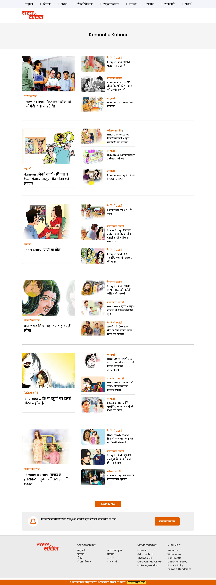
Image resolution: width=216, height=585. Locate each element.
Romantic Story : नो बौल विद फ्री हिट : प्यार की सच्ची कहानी (119, 86)
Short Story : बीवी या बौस (42, 250)
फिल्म (47, 4)
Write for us (174, 554)
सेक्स (64, 4)
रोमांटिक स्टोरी (115, 226)
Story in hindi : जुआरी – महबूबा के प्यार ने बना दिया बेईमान (120, 459)
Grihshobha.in (145, 554)
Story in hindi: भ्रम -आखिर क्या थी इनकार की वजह (120, 257)
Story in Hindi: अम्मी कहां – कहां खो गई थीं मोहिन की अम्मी (118, 289)
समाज (150, 4)
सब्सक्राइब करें (167, 521)
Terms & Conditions (179, 569)
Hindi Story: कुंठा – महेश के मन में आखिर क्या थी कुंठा (120, 310)
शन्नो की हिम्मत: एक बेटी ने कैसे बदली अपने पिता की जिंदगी (119, 330)
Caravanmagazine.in (149, 561)
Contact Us (174, 558)
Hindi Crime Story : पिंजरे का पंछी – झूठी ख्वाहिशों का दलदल (118, 138)
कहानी (29, 4)
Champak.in (144, 558)
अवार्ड (188, 4)
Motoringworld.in (147, 565)
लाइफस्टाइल (111, 4)
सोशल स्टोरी (30, 96)
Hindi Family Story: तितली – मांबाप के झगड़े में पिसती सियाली (120, 438)
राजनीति (169, 4)
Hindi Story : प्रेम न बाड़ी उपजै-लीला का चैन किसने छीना (120, 386)
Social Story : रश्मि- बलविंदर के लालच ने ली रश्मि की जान (120, 406)
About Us (173, 550)
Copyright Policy (177, 561)
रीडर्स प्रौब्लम (85, 4)
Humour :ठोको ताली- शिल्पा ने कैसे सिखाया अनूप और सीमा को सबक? (46, 179)
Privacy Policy (176, 565)
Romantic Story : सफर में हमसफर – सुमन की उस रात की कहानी (46, 479)
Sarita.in (142, 550)
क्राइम (133, 4)
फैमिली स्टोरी (114, 58)
